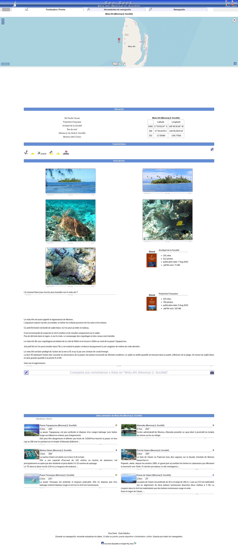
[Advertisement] (119, 86)
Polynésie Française (72, 122)
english (227, 3)
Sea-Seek (119, 2)
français (234, 3)
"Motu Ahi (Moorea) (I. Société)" (119, 372)
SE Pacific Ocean (72, 118)
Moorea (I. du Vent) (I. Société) (72, 133)
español (234, 6)
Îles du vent (72, 129)
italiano (227, 6)
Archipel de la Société (72, 126)
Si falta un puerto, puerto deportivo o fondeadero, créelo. (127, 536)
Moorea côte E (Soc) (72, 137)
